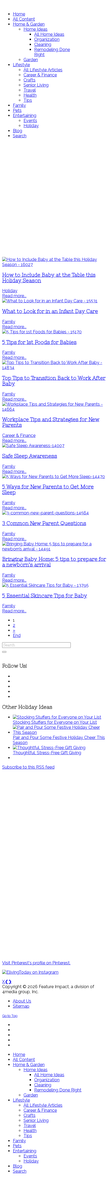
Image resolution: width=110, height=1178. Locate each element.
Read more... (14, 295)
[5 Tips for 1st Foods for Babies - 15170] (42, 331)
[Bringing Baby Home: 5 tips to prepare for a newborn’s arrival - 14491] (55, 548)
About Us (22, 1001)
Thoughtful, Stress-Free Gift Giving (47, 752)
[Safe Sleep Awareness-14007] (33, 445)
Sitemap (21, 1006)
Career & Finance (19, 435)
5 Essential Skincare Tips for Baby (44, 595)
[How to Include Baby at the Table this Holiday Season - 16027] (55, 264)
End (17, 635)
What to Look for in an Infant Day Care (50, 311)
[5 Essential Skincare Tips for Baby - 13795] (45, 585)
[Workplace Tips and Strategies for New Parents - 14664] (55, 409)
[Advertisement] (55, 198)
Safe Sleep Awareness (29, 456)
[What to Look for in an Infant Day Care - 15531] (49, 300)
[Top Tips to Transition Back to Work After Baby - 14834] (55, 367)
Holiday (9, 290)
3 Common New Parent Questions (44, 523)
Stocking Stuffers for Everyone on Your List (55, 722)
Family (8, 321)
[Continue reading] (57, 717)
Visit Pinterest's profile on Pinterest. (36, 962)
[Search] (4, 652)
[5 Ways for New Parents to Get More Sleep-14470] (53, 476)
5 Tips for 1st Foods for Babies (39, 342)
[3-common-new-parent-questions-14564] (45, 512)
